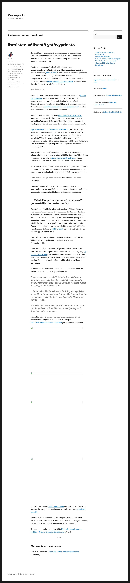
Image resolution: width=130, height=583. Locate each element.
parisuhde (11, 79)
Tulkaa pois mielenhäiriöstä (112, 112)
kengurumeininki (14, 77)
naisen (83, 95)
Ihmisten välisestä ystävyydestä (41, 44)
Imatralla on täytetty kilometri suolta (64, 552)
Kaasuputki (16, 15)
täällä (54, 229)
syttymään (38, 98)
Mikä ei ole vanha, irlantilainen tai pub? (107, 59)
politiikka (11, 64)
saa (32, 98)
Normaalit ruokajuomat (102, 57)
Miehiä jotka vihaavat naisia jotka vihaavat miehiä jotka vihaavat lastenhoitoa (106, 63)
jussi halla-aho (12, 75)
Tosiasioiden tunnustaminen (104, 52)
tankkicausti (12, 84)
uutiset (17, 64)
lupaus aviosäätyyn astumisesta (60, 81)
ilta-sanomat (18, 73)
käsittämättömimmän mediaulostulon (46, 323)
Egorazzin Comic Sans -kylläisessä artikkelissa (49, 130)
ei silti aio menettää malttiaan (63, 158)
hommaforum (12, 71)
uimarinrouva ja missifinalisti (70, 115)
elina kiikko (19, 67)
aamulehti (11, 67)
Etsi (95, 34)
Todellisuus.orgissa (56, 506)
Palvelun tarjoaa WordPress (26, 574)
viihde (22, 64)
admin (10, 58)
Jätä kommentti (13, 87)
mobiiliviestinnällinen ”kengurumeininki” (61, 107)
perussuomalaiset (14, 82)
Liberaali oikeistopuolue (114, 95)
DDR (95, 82)
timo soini (20, 84)
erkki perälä (12, 69)
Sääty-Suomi (99, 54)
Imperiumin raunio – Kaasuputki (104, 80)
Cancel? (104, 88)
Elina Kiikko (51, 73)
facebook (19, 69)
